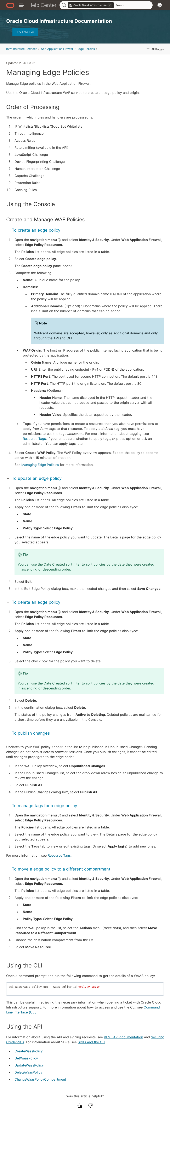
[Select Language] (159, 5)
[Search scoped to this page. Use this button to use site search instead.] (109, 5)
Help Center (42, 5)
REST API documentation (123, 1037)
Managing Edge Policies (40, 465)
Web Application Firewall (56, 49)
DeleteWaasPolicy (28, 1072)
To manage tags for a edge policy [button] (44, 805)
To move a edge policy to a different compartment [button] (61, 869)
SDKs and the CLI (91, 1042)
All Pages (157, 49)
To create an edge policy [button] (36, 230)
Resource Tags (34, 438)
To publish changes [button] (31, 733)
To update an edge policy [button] (37, 478)
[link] (91, 5)
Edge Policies (86, 49)
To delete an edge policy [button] (36, 602)
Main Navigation (21, 5)
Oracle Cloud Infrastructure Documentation (59, 21)
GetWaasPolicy (26, 1058)
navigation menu (44, 240)
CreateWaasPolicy (29, 1051)
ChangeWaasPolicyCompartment (40, 1079)
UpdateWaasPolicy (29, 1065)
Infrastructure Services (21, 49)
